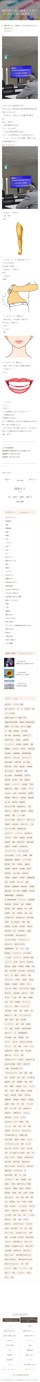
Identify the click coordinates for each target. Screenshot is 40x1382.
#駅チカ (29, 497)
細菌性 (26, 1011)
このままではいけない (11, 1073)
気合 (18, 1077)
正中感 (25, 1193)
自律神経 (18, 744)
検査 (10, 731)
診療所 (19, 1064)
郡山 (6, 1077)
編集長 (15, 1188)
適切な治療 (8, 766)
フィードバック (9, 744)
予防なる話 (9, 636)
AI (15, 1033)
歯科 (27, 1264)
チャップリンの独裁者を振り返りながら (18, 625)
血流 (11, 1002)
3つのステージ (9, 979)
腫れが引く (25, 993)
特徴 (15, 1126)
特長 (19, 1126)
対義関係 (7, 913)
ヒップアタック (16, 953)
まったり (23, 1117)
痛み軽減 (7, 953)
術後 (31, 913)
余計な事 (29, 1148)
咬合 (33, 709)
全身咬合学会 (8, 1050)
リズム (31, 1046)
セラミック (8, 1268)
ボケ (6, 1028)
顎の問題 (20, 1037)
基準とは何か (29, 1246)
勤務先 (21, 1122)
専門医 (15, 837)
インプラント (21, 1272)
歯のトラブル (24, 824)
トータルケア (18, 833)
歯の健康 (24, 784)
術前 (26, 913)
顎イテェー (9, 557)
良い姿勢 (14, 926)
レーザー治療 (21, 815)
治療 (22, 1197)
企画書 (7, 1104)
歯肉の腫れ (17, 993)
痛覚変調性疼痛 (26, 753)
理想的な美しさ (21, 806)
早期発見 (7, 824)
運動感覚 (19, 908)
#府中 (15, 497)
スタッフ (7, 1042)
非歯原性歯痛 (8, 860)
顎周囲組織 (15, 886)
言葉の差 (7, 1130)
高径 (6, 971)
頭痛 (23, 922)
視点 (18, 1202)
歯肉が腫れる (17, 735)
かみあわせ (15, 748)
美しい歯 (7, 802)
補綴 (24, 997)
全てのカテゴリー (11, 517)
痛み (12, 1277)
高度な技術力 (21, 842)
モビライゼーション (24, 939)
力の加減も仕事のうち (11, 1135)
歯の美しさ (8, 811)
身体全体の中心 (29, 1157)
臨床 (32, 1197)
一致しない (8, 1241)
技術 (23, 1104)
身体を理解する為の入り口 (23, 1255)
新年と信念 (9, 622)
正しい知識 (17, 891)
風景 (13, 1082)
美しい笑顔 (26, 762)
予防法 (31, 784)
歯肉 (17, 1019)
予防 (7, 525)
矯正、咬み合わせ (10, 709)
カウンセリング (26, 757)
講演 (17, 1090)
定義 (6, 1206)
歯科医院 (23, 811)
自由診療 (14, 868)
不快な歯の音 (22, 793)
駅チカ (29, 1272)
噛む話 (8, 633)
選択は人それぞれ (20, 944)
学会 (27, 1037)
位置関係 (29, 766)
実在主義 (13, 1095)
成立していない (9, 1233)
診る (26, 908)
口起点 (23, 1148)
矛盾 (29, 1126)
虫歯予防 (7, 784)
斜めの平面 (13, 971)
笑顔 (29, 806)
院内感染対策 (23, 846)
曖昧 (19, 1219)
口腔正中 (19, 1157)
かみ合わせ (8, 793)
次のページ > (32, 480)
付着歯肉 (16, 731)
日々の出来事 (27, 953)
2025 (15, 1046)
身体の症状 (8, 1117)
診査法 (7, 1228)
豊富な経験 (30, 842)
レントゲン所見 (26, 860)
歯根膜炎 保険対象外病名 (27, 722)
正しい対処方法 (15, 922)
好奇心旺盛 (8, 1037)
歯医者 (14, 966)
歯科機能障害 (18, 775)
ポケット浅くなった (25, 1015)
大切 (6, 1202)
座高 (32, 744)
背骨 (15, 1215)
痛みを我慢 (30, 917)
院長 (23, 1077)
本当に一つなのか (10, 1157)
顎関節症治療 (30, 877)
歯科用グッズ (27, 735)
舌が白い (7, 997)
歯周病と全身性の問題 (11, 722)
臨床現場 (25, 744)
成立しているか (9, 1255)
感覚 (31, 1210)
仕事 (19, 1108)
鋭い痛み (14, 780)
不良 (6, 1153)
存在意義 (18, 1086)
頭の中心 (32, 1206)
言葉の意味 (9, 586)
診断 (17, 1197)
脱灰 (17, 1024)
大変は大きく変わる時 (26, 1042)
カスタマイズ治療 (10, 820)
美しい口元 (17, 757)
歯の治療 (23, 1019)
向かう (8, 546)
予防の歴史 (8, 1011)
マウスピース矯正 (18, 704)
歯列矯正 (30, 811)
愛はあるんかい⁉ (11, 582)
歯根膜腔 (19, 1082)
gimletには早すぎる (12, 589)
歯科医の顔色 (29, 1237)
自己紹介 (23, 975)
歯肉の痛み (8, 891)
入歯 (31, 1268)
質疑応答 (7, 1082)
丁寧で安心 (8, 837)
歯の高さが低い (9, 740)
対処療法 (7, 877)
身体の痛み (21, 931)
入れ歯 (15, 962)
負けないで (9, 575)
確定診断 (7, 864)
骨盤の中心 (24, 1210)
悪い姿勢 (22, 926)
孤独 (6, 1090)
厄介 (15, 931)
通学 (6, 1108)
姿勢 (13, 908)
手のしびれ (8, 988)
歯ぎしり (7, 1272)
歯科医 (29, 868)
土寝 (27, 948)
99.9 (17, 948)
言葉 (27, 1122)
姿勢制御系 (31, 899)
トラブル (18, 855)
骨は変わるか (30, 971)
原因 (28, 922)
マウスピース (17, 957)
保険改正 (23, 1099)
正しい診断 (17, 873)
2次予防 (24, 979)
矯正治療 (22, 766)
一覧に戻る (20, 480)
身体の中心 (8, 1188)
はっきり (28, 1144)
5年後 (22, 1024)
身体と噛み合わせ (21, 935)
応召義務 (7, 868)
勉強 (28, 1153)
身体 (13, 913)
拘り (7, 539)
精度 (13, 815)
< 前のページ (7, 480)
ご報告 (7, 1068)
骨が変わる (30, 962)
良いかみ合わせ (9, 771)
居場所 (20, 1095)
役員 (26, 1082)
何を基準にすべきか (17, 1246)
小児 (7, 607)
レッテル (29, 1139)
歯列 (17, 1179)
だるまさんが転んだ (12, 593)
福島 (31, 1073)
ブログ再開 (9, 643)
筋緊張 (7, 1184)
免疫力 (16, 1006)
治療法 (7, 922)
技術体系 (16, 904)
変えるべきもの (26, 1130)
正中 (29, 1179)
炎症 (22, 904)
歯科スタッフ (8, 1033)
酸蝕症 (28, 1024)
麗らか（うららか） (12, 600)
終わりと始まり (11, 640)
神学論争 (22, 984)
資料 (22, 1055)
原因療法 (14, 877)
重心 (19, 1215)
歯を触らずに (8, 944)
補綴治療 (22, 802)
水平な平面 (21, 971)
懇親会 (16, 1050)
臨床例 (16, 1139)
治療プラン (15, 797)
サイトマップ (30, 1369)
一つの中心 (31, 1215)
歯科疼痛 (7, 780)
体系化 (13, 1104)
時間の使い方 (17, 1113)
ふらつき (8, 571)
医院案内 (8, 521)
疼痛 (13, 842)
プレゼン (32, 1086)
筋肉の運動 (14, 1228)
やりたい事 (29, 1104)
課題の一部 (8, 1055)
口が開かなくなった (10, 1059)
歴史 (21, 1011)
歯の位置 (7, 966)
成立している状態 (10, 1166)
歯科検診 (30, 793)
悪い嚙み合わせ (20, 917)
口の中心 (25, 1219)
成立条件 (7, 1246)
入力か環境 (13, 1237)
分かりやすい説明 (10, 828)
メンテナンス (16, 784)
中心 (33, 1153)
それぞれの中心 (18, 1170)
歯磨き (16, 788)
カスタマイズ (8, 833)
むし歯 (14, 997)
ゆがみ (7, 975)
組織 (19, 1046)
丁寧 (32, 824)
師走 (7, 564)
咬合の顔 (20, 1237)
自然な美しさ (28, 833)
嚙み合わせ (9, 615)
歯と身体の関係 (9, 935)
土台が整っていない (21, 1233)
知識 (7, 535)
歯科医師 (7, 1193)
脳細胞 (32, 988)
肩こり (29, 984)
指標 (19, 1193)
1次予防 (17, 979)
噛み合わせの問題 (10, 1064)
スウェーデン (8, 1006)
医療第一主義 (23, 1135)
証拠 (22, 1144)
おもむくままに (6, 473)
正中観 (31, 1193)
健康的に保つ (8, 788)
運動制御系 (8, 904)
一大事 (25, 1046)
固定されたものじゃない (11, 1264)
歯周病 (8, 611)
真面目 (23, 1139)
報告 (26, 1073)
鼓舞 (11, 1028)
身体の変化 (8, 931)
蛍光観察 (17, 1002)
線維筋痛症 (17, 753)
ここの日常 (8, 957)
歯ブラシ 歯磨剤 (26, 726)
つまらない (26, 1113)
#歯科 (21, 497)
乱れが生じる (21, 1166)
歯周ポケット (8, 1015)
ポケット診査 (14, 726)
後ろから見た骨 (24, 988)
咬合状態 (32, 891)
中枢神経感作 (19, 895)
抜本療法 (22, 877)
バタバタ (16, 1055)
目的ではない (27, 1250)
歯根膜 (28, 966)
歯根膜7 (30, 997)
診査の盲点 (25, 873)
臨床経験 (7, 886)
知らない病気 (8, 1139)
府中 (22, 1264)
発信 (33, 966)
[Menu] (36, 2)
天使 (24, 1175)
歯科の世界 (8, 1162)
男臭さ (8, 568)
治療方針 (7, 846)
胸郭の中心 (15, 1210)
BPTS (6, 1002)
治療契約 (27, 864)
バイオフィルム (25, 1006)
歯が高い (23, 748)
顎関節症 (8, 528)
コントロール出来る (10, 939)
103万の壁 (27, 1095)
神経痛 (25, 855)
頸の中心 (7, 1210)
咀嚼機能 (24, 891)
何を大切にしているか (11, 1122)
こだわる (8, 543)
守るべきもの (16, 1130)
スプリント (8, 962)
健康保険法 (8, 1099)
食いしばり (20, 882)
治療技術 (22, 837)
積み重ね (12, 1202)
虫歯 (7, 604)
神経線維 (28, 904)
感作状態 (7, 908)
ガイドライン (22, 899)
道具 (29, 975)
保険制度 (30, 1099)
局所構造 (23, 1179)
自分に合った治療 (10, 806)
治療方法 (16, 811)
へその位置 (8, 1215)
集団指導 (16, 1099)
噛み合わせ (8, 704)
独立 (24, 1215)
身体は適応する (18, 1241)
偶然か (21, 1188)
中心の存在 (29, 1224)
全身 (15, 1037)
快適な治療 (18, 762)
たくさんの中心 (22, 1206)
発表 (21, 1073)
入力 (21, 1228)
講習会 (16, 975)
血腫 (6, 1019)
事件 (22, 1050)
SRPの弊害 (24, 731)
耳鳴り (15, 988)
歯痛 (31, 855)
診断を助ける (17, 1250)
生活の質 (27, 775)
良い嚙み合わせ (9, 917)
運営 (6, 1086)
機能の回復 (19, 771)
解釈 (31, 908)
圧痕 (32, 993)
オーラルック (26, 1002)
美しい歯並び (8, 775)
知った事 (16, 1148)
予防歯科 (14, 846)
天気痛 (29, 931)
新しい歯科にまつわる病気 (17, 1153)
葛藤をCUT (9, 579)
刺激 (7, 532)
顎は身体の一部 (30, 1059)
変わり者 (22, 962)
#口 (9, 497)
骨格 (15, 1219)
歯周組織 (17, 860)
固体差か (28, 1188)
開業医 (12, 1086)
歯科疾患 (7, 926)
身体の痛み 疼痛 (28, 957)
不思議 (24, 1202)
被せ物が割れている (16, 1068)
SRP (24, 1126)
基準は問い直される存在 (25, 1259)
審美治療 (30, 797)
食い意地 (28, 1050)
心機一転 (14, 1042)
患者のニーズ (21, 820)
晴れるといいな (11, 561)
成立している (28, 1241)
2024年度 (12, 1077)
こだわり (16, 1117)
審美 (26, 771)
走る (7, 550)
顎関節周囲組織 (9, 895)
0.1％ (22, 948)
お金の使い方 (27, 1108)
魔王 (16, 1175)
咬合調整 (22, 868)
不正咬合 (29, 926)
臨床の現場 (17, 1162)
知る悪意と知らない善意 (13, 597)
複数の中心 (8, 1219)
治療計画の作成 (21, 828)
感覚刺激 (19, 913)
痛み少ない (8, 757)
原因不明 (25, 740)
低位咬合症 (31, 748)
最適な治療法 (8, 762)
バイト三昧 (13, 1108)
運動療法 (7, 984)
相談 (15, 793)
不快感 (15, 766)
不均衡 (13, 1184)
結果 (30, 1233)
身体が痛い (8, 753)
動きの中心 (30, 1166)
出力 (26, 1228)
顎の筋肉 (12, 882)
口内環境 (23, 788)
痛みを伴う (8, 993)
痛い (16, 1015)
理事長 (23, 1090)
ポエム (25, 1086)
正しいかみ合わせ (23, 851)
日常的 (30, 1202)
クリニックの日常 (10, 713)
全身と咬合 (26, 1064)
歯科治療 (29, 837)
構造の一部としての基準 (24, 1184)
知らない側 (8, 1148)
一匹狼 (12, 1090)
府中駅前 (20, 966)
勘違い (12, 1019)
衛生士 (7, 1095)
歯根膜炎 (27, 780)
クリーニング (23, 1268)
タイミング (8, 1046)
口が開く (20, 1059)
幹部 (31, 1082)
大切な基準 (8, 1250)
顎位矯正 (14, 984)
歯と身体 (27, 709)
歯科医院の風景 (26, 1028)
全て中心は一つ (9, 1179)
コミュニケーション (10, 851)
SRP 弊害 (8, 735)
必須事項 (19, 864)
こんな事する (30, 1077)
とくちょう (8, 1126)
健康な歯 (7, 842)
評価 (6, 1237)
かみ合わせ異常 (9, 855)
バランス (30, 788)
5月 (18, 1104)
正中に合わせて (9, 1197)
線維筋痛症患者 (9, 948)
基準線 (14, 1193)
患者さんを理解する (10, 1259)
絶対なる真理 (8, 1175)
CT (5, 731)
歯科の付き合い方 (18, 1224)
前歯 (19, 997)
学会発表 (17, 1028)
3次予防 (31, 979)
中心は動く (13, 1206)
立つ (7, 553)
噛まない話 (9, 629)
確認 (31, 1228)
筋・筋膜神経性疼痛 (10, 899)
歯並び (15, 1268)
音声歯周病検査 (22, 1033)
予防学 (15, 1011)
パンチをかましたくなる (12, 1144)
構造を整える (26, 1162)
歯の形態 (14, 802)
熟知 (13, 864)
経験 (27, 1197)
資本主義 (29, 1090)
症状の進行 (15, 824)
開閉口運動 (8, 1170)
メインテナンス (9, 1024)
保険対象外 (24, 886)
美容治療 (7, 797)
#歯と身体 (20, 501)
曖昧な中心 (8, 1224)
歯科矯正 (23, 797)
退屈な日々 (8, 1113)
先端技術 (7, 815)
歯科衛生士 (8, 873)
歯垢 (21, 780)
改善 (6, 882)
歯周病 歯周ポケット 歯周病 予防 (15, 717)
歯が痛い (18, 740)
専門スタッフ (30, 820)
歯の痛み (32, 886)
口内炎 (7, 1277)
